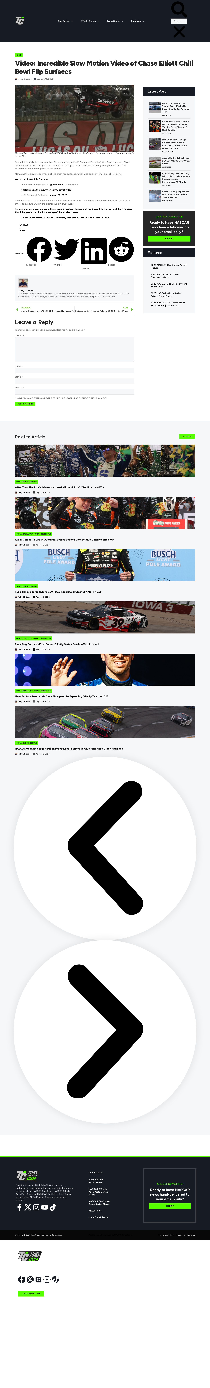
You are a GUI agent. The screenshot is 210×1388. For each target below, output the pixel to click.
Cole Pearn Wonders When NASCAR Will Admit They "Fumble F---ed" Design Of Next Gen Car (175, 125)
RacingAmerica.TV (28, 1360)
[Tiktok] (53, 1207)
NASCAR (23, 225)
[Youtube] (44, 1207)
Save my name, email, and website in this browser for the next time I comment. (62, 398)
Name (19, 366)
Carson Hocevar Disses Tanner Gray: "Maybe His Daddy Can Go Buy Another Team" (175, 107)
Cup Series (63, 21)
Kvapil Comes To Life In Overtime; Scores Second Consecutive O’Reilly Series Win (64, 539)
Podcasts (136, 21)
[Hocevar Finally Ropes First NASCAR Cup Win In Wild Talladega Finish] (155, 196)
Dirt (18, 55)
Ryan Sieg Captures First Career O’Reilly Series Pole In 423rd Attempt (57, 644)
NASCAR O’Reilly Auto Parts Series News (98, 1192)
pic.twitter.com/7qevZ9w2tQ (55, 189)
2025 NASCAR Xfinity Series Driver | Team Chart (166, 294)
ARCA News (95, 1210)
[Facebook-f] (19, 1207)
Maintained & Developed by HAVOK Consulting (110, 1235)
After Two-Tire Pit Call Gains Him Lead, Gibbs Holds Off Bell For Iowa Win (59, 487)
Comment (21, 335)
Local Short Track (98, 1217)
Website (19, 388)
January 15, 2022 (58, 195)
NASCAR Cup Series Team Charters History (165, 276)
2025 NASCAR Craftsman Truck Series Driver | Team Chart (168, 304)
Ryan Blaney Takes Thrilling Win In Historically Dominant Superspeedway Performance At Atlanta (176, 177)
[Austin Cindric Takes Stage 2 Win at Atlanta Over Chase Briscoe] (155, 162)
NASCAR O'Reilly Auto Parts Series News (33, 534)
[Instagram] (36, 1207)
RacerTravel (25, 1373)
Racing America (26, 1353)
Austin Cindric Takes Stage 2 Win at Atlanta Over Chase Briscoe (176, 161)
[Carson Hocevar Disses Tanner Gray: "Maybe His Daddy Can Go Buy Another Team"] (155, 108)
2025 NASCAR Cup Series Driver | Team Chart (169, 285)
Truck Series (113, 21)
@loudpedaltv (30, 189)
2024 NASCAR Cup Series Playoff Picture (169, 266)
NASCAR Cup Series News (26, 482)
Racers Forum (25, 1380)
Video (22, 230)
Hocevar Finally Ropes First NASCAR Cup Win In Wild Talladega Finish (175, 194)
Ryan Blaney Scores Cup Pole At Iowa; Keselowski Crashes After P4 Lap (58, 591)
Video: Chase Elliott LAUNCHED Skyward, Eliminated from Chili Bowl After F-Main (65, 217)
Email (19, 377)
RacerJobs (24, 1367)
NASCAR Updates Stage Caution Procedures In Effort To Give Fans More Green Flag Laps (174, 144)
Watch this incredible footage (31, 179)
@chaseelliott (57, 184)
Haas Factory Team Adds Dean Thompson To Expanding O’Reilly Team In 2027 (61, 696)
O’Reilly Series (88, 21)
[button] (179, 10)
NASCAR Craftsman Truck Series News (99, 1202)
